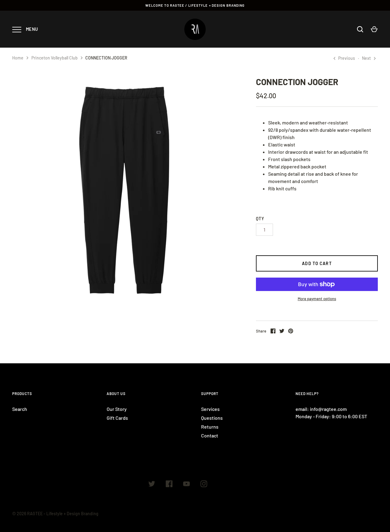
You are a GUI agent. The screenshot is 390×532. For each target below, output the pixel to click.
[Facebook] (169, 484)
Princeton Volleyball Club (54, 57)
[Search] (360, 29)
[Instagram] (203, 484)
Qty (260, 218)
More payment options (317, 298)
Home (17, 57)
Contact (209, 435)
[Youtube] (186, 484)
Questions (212, 418)
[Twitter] (151, 484)
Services (210, 409)
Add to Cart (317, 263)
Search (19, 409)
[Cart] (374, 29)
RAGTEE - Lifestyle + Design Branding (62, 513)
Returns (209, 427)
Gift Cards (117, 418)
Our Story (117, 409)
